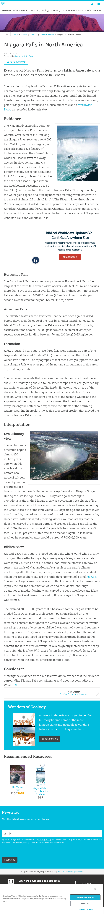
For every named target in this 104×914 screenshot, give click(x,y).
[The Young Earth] (17, 774)
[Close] (95, 889)
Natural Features (47, 35)
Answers (15, 35)
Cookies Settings (85, 909)
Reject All (85, 903)
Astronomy (35, 10)
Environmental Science (73, 10)
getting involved (75, 871)
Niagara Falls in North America (69, 35)
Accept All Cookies (85, 897)
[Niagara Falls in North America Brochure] (40, 775)
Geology (34, 35)
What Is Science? (20, 10)
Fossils (88, 10)
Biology (45, 10)
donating (62, 871)
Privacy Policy (44, 839)
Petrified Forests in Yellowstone (74, 694)
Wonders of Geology (23, 56)
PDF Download (18, 62)
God (17, 685)
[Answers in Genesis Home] (9, 4)
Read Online (51, 739)
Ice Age (91, 576)
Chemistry (55, 10)
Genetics (97, 10)
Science (24, 35)
